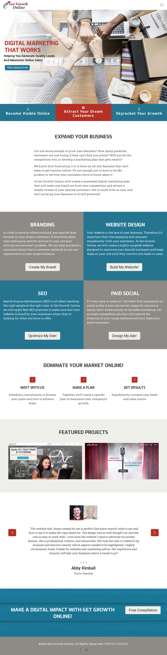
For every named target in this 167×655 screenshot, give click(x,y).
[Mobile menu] (162, 5)
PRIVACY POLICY (116, 644)
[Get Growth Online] (15, 5)
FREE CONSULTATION (17, 67)
